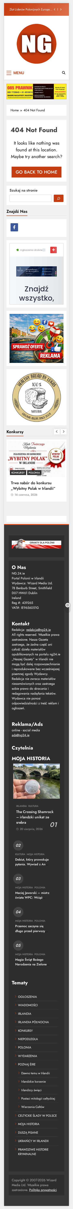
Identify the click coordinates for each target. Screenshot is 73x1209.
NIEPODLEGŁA (28, 1039)
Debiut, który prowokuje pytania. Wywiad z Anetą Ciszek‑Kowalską (32, 864)
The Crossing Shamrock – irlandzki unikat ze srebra (35, 817)
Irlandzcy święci (31, 1090)
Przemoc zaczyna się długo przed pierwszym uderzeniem (31, 931)
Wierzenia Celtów (32, 1107)
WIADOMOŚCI (28, 1005)
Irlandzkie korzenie (33, 1081)
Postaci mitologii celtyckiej (38, 1098)
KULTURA (33, 806)
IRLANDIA (21, 806)
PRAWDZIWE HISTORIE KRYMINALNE (33, 1151)
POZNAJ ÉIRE (26, 1064)
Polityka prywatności (43, 1190)
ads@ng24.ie (20, 735)
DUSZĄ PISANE (28, 1132)
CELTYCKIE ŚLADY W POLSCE (37, 1115)
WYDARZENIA (27, 1056)
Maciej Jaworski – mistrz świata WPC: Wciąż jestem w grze (32, 898)
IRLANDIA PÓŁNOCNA (33, 1022)
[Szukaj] (58, 198)
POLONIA (34, 473)
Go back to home (36, 172)
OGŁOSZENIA (27, 997)
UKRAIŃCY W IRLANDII (33, 1141)
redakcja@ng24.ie (38, 629)
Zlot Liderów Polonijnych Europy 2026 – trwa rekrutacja (30, 9)
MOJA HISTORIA (35, 854)
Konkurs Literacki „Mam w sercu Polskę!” (33, 485)
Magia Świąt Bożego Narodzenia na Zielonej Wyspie (31, 964)
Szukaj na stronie (24, 190)
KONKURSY (18, 473)
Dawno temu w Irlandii (35, 1073)
